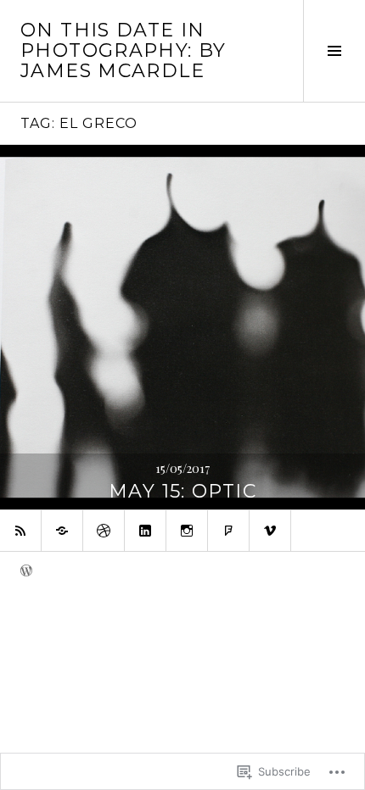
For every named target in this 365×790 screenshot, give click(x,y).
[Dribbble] (103, 530)
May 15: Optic (182, 491)
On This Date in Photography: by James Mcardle (123, 50)
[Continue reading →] (182, 327)
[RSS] (20, 530)
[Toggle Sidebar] (334, 51)
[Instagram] (186, 530)
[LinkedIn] (145, 530)
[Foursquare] (228, 530)
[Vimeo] (270, 530)
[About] (62, 530)
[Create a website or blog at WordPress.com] (26, 571)
